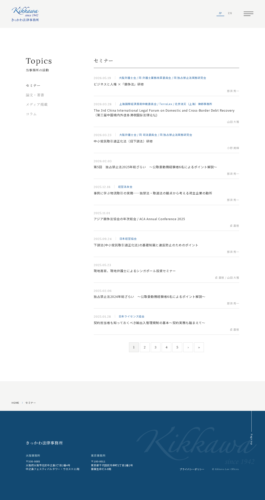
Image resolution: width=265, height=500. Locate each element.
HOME (15, 402)
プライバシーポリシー (192, 469)
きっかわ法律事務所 (44, 443)
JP (220, 13)
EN (230, 13)
